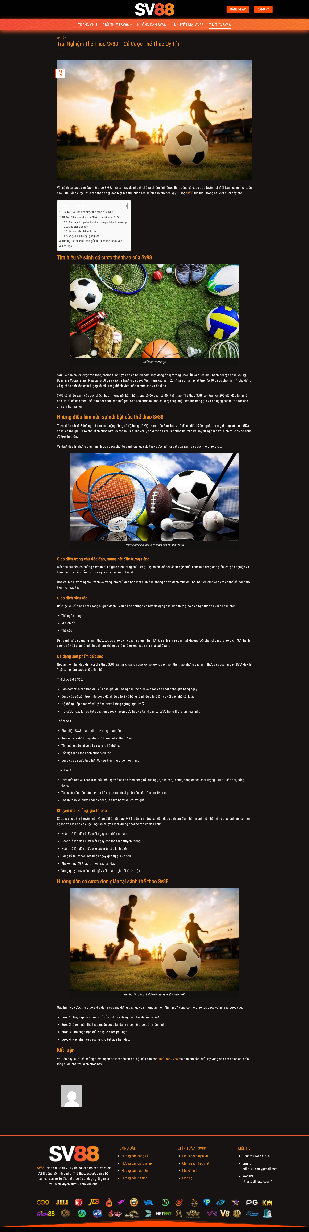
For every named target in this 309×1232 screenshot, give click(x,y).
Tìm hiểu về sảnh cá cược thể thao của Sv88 (87, 212)
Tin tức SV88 (220, 25)
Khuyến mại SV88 (188, 25)
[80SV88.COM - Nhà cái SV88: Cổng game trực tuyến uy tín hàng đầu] (154, 9)
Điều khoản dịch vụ (195, 1156)
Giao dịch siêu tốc (78, 226)
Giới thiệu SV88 (115, 25)
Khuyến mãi (190, 1171)
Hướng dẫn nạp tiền (135, 1171)
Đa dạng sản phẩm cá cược (82, 231)
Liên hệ (187, 1178)
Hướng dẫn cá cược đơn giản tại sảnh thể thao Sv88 (92, 241)
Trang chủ (87, 25)
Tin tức (61, 38)
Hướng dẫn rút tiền (134, 1178)
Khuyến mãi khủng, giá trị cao (83, 236)
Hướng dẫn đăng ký (135, 1156)
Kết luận (67, 246)
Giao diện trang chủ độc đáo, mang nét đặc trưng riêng (97, 222)
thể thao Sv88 (168, 1059)
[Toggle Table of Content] (122, 206)
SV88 (40, 1168)
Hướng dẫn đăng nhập (137, 1163)
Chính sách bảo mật (195, 1163)
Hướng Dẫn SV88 (151, 25)
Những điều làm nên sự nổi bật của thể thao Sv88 (91, 217)
